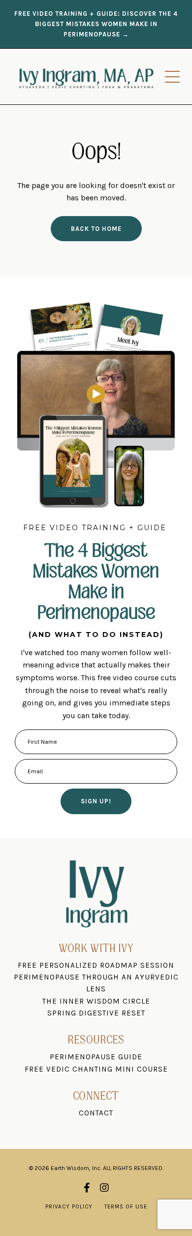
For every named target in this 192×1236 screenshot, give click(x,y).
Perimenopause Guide (96, 1056)
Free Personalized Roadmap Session (96, 965)
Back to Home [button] (96, 228)
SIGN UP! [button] (96, 801)
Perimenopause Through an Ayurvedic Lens (96, 983)
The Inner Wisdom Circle (96, 1001)
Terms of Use (125, 1207)
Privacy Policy (69, 1207)
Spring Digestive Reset (96, 1013)
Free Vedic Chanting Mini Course (96, 1069)
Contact (96, 1113)
